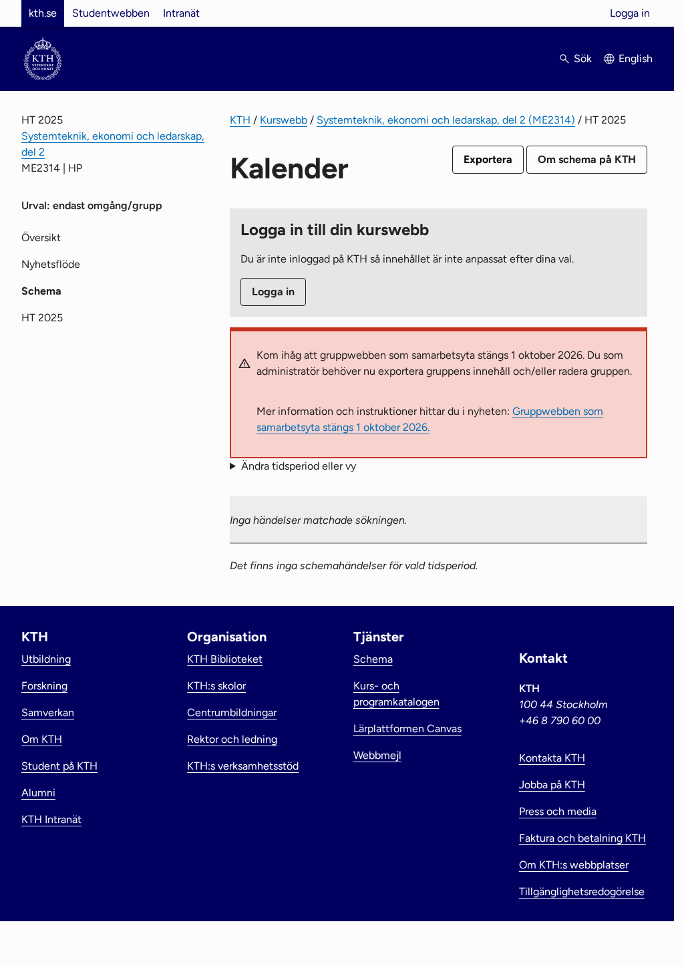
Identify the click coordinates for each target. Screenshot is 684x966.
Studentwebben (111, 13)
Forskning (44, 685)
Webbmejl (377, 755)
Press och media (557, 811)
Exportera (488, 159)
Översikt (41, 237)
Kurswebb (283, 120)
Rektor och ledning (232, 739)
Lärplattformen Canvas (407, 728)
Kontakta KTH (552, 758)
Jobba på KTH (552, 784)
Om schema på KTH (587, 159)
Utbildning (46, 659)
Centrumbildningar (232, 712)
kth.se (43, 13)
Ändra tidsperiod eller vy (298, 466)
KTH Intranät (51, 819)
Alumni (38, 792)
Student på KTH (59, 766)
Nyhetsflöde (50, 264)
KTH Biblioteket (225, 659)
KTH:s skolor (216, 685)
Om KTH (41, 739)
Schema (373, 659)
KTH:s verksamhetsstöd (243, 766)
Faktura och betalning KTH (582, 838)
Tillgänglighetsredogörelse (582, 891)
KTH (240, 120)
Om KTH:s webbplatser (574, 864)
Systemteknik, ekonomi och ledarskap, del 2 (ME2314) (446, 120)
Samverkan (47, 712)
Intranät (181, 13)
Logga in (630, 13)
